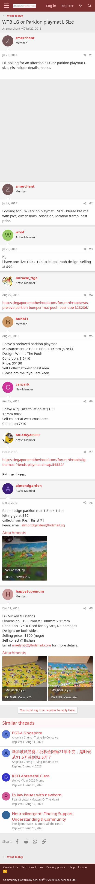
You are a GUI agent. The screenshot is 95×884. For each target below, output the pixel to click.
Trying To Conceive (46, 737)
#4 (91, 295)
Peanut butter (21, 799)
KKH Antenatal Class (31, 776)
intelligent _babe (22, 824)
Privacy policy (55, 867)
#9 (91, 608)
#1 (91, 55)
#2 (91, 203)
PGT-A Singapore (27, 733)
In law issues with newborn (37, 794)
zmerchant (13, 28)
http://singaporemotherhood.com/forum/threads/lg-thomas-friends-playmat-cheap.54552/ (44, 462)
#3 (91, 249)
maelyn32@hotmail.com (31, 645)
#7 (91, 452)
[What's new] (80, 5)
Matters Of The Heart (45, 799)
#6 (91, 401)
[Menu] (6, 6)
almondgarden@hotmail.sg (43, 525)
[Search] (89, 5)
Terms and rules (32, 867)
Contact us (10, 867)
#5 (91, 336)
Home (82, 867)
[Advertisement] (47, 127)
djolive (16, 780)
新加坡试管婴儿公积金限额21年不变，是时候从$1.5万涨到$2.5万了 (51, 754)
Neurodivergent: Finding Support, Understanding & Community (43, 816)
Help (71, 867)
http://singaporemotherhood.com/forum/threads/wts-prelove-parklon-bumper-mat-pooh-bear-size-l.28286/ (45, 305)
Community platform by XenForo (39, 879)
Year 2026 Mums (33, 780)
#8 (91, 503)
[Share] (85, 55)
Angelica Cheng (22, 737)
